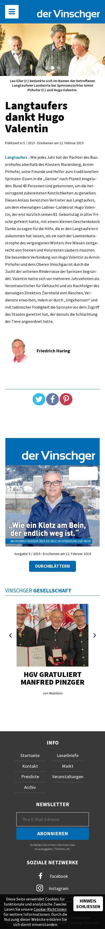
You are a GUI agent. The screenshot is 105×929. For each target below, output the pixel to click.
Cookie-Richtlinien (50, 909)
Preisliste (30, 776)
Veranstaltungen (67, 776)
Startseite (30, 755)
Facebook (58, 876)
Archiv (30, 787)
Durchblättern (52, 566)
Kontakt (30, 766)
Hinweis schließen (88, 903)
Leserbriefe (67, 755)
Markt (67, 766)
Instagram (58, 888)
